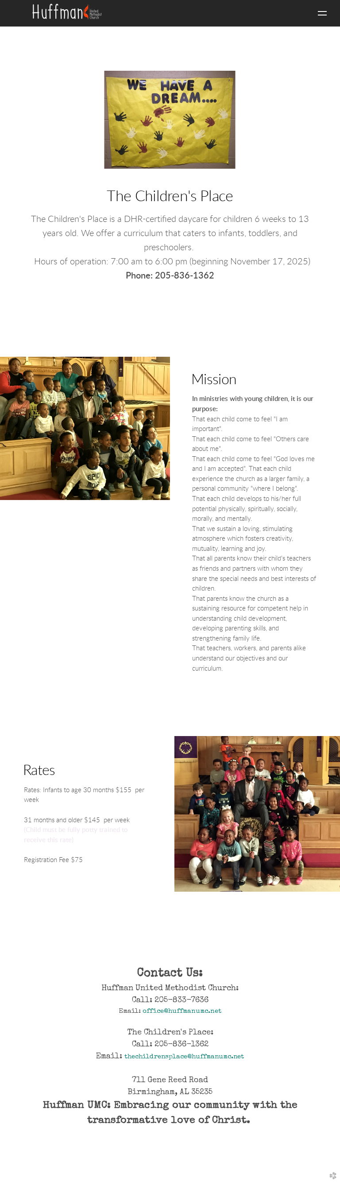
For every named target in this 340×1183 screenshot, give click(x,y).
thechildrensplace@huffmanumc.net (184, 1056)
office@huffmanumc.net (182, 1011)
